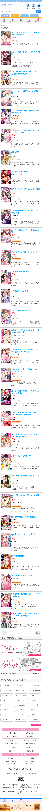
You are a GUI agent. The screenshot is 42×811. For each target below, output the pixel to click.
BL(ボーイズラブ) (21, 719)
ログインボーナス (11, 736)
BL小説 (21, 714)
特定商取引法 (32, 773)
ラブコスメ (37, 21)
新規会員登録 (30, 733)
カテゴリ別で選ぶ (11, 747)
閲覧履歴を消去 (36, 673)
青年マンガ (35, 700)
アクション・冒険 (21, 695)
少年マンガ (21, 700)
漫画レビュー (30, 747)
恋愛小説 (20, 710)
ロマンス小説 (34, 710)
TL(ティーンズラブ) (7, 719)
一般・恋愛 (5, 16)
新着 (4, 21)
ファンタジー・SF (35, 690)
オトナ (34, 16)
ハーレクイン (7, 705)
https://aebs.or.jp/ (21, 793)
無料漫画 (29, 21)
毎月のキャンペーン (30, 740)
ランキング (12, 21)
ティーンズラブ (16, 40)
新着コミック (20, 685)
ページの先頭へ (36, 724)
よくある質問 (15, 769)
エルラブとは (11, 733)
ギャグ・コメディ (21, 690)
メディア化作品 (34, 685)
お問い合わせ (28, 769)
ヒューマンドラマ (7, 695)
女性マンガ (7, 700)
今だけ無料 (21, 21)
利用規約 (8, 773)
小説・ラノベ (7, 710)
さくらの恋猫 (30, 758)
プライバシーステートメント (20, 773)
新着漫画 (11, 740)
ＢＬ (24, 16)
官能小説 (34, 714)
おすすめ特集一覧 (30, 744)
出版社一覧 (30, 751)
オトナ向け (35, 719)
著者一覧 (11, 751)
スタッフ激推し (21, 705)
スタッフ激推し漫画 (11, 744)
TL (15, 16)
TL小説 (7, 714)
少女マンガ (35, 695)
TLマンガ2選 (34, 705)
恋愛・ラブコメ (7, 690)
